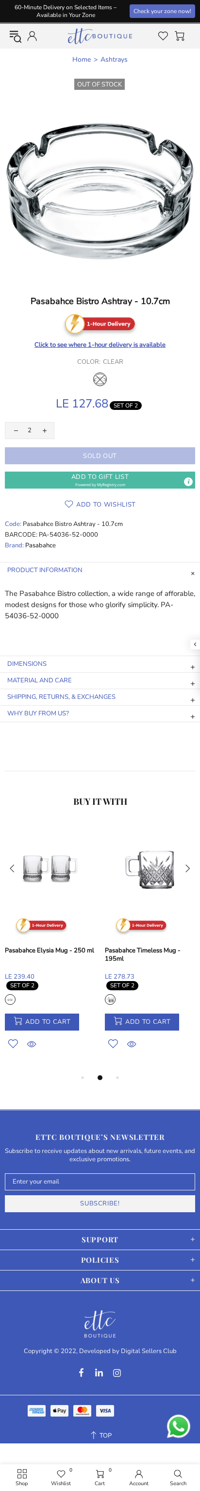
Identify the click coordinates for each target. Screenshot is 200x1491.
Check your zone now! (162, 11)
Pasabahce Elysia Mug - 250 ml (49, 951)
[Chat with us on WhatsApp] (178, 1426)
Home (81, 60)
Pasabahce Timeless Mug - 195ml (143, 955)
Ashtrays (114, 60)
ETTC (100, 36)
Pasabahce (40, 546)
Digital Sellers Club (149, 1351)
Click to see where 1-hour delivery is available (100, 344)
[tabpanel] (50, 947)
